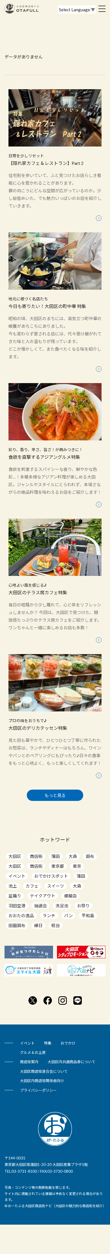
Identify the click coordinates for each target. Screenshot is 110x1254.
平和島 (88, 915)
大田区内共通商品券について (71, 1061)
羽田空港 (16, 905)
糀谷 (55, 925)
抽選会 (40, 905)
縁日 (38, 925)
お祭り (83, 905)
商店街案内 (29, 1061)
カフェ (32, 885)
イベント (16, 876)
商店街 (36, 856)
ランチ (49, 915)
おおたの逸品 (21, 915)
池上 (12, 885)
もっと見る (55, 795)
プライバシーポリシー (38, 1090)
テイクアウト (42, 895)
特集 (47, 1043)
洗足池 (62, 905)
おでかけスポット (51, 876)
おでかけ (68, 1043)
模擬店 (70, 895)
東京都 (57, 866)
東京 (77, 866)
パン (68, 915)
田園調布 (16, 925)
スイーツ (55, 885)
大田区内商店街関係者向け (42, 1080)
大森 (73, 856)
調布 (90, 856)
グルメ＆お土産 (33, 1052)
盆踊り (14, 895)
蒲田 (55, 856)
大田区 (14, 856)
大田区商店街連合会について (44, 1071)
